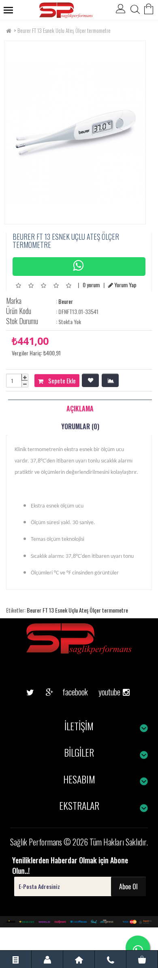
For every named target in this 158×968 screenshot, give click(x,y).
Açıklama (80, 408)
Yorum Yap (125, 284)
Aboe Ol (128, 886)
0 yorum (91, 284)
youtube (106, 679)
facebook (69, 692)
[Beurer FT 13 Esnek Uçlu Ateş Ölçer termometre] (75, 132)
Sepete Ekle (59, 380)
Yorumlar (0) (80, 426)
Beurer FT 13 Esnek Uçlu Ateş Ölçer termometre (64, 30)
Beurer (65, 301)
